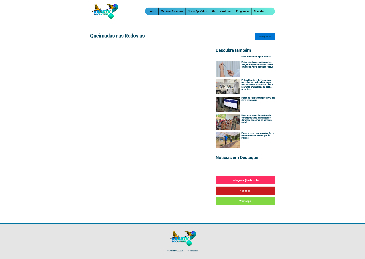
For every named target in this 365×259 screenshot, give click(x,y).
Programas (242, 11)
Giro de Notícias (221, 11)
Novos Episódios (197, 11)
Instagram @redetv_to (245, 180)
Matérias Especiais (172, 11)
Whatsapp (245, 201)
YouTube (245, 190)
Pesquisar (265, 36)
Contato (259, 11)
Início (153, 11)
